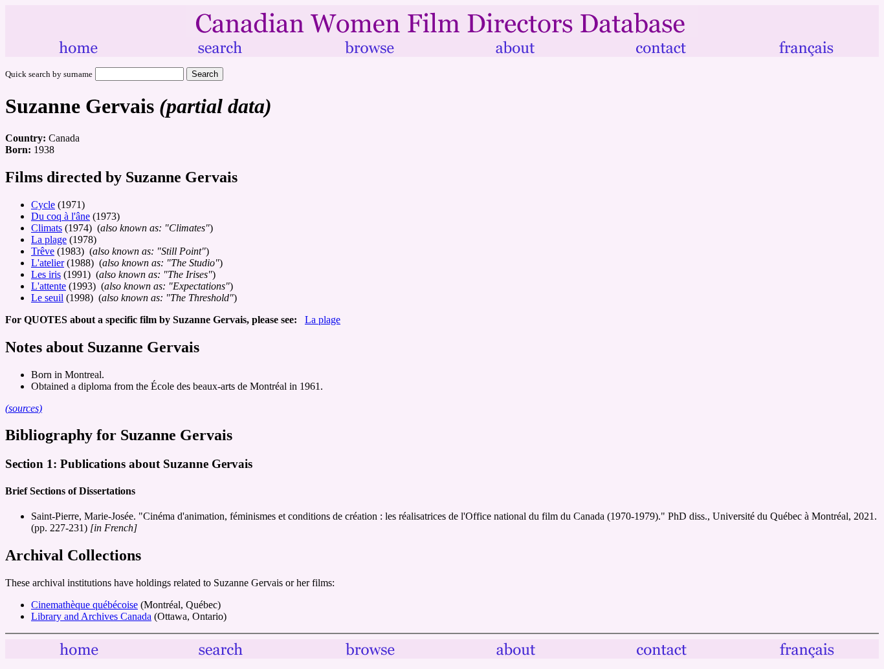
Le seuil (47, 297)
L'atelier (47, 262)
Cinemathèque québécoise (84, 604)
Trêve (42, 251)
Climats (46, 227)
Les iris (46, 274)
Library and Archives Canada (91, 616)
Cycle (43, 204)
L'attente (48, 286)
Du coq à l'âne (60, 216)
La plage (49, 239)
